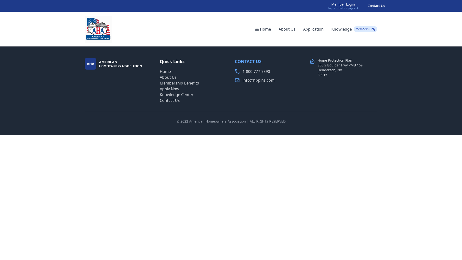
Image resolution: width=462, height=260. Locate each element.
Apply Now (169, 88)
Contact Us (376, 5)
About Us (287, 29)
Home (265, 29)
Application (313, 29)
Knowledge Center (176, 94)
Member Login (343, 4)
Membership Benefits (179, 83)
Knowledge (353, 29)
